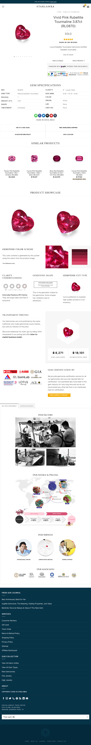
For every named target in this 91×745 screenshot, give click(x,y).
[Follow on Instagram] (7, 698)
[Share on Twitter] (43, 115)
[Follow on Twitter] (10, 698)
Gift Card (5, 625)
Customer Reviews (9, 621)
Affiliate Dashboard (9, 650)
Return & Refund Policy (11, 633)
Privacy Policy (7, 642)
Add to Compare (57, 61)
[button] (2, 32)
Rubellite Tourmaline (71, 12)
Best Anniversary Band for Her (14, 599)
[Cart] (88, 6)
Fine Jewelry (7, 676)
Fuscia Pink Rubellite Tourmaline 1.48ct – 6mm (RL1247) (34, 173)
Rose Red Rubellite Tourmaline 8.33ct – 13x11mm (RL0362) (57, 173)
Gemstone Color (12, 249)
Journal (42, 741)
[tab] (9, 406)
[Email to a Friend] (47, 115)
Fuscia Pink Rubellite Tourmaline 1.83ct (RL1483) (79, 173)
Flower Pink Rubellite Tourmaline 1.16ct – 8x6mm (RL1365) (12, 173)
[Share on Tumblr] (55, 115)
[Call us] (13, 698)
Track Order (6, 629)
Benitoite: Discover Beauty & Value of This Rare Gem (22, 608)
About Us (34, 741)
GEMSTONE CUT (72, 275)
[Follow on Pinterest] (17, 698)
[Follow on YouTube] (27, 698)
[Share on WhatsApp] (36, 115)
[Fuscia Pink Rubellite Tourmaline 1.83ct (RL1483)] (79, 158)
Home (59, 12)
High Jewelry (7, 680)
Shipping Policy (8, 638)
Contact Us (61, 741)
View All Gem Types (10, 667)
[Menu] (3, 6)
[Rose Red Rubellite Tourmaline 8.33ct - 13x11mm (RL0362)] (57, 158)
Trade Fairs (51, 741)
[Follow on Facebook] (3, 698)
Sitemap (5, 646)
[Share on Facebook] (39, 115)
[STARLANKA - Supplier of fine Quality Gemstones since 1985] (45, 6)
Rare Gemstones (8, 672)
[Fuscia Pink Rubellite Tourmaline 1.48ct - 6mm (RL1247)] (34, 158)
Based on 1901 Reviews (68, 42)
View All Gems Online (10, 663)
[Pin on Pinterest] (51, 115)
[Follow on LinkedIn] (24, 698)
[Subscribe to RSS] (20, 698)
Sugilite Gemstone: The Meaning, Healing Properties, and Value (27, 604)
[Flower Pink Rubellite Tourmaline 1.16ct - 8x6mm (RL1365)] (12, 158)
